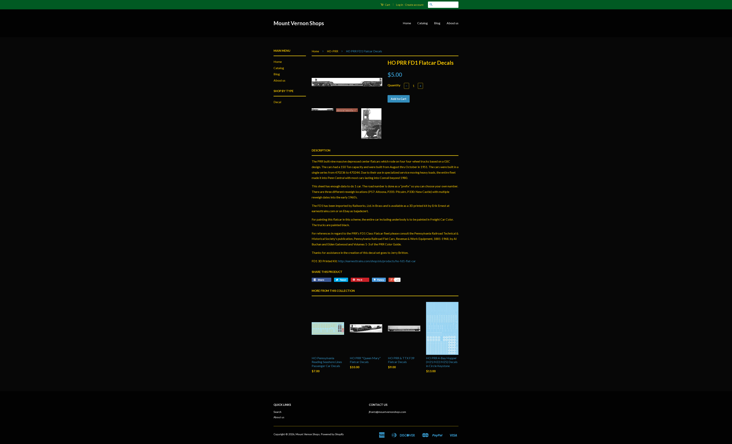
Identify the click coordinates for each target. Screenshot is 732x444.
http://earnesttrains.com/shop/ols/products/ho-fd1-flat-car (377, 261)
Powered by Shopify (332, 434)
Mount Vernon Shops (299, 23)
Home (407, 23)
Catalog (422, 23)
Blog (437, 23)
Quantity (394, 85)
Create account (414, 4)
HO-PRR (332, 51)
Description (321, 150)
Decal (277, 102)
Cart (387, 4)
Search (277, 411)
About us (452, 23)
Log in (399, 4)
